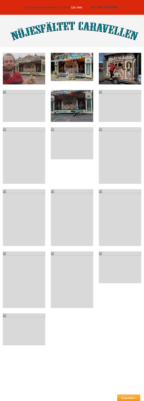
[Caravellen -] (74, 31)
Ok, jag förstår (104, 7)
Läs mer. (77, 7)
